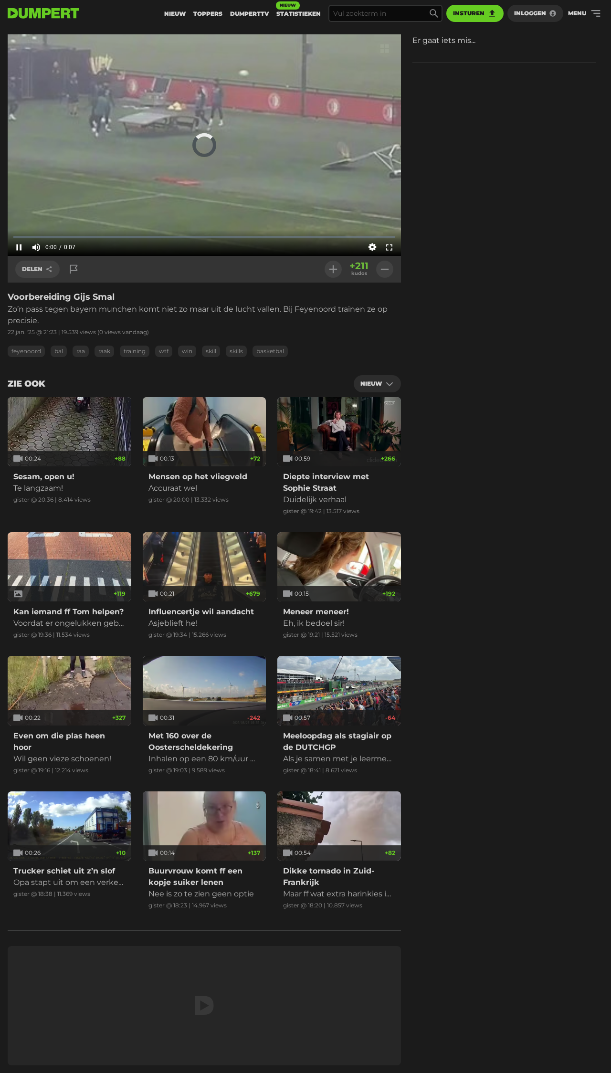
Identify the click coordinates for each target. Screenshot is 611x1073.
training (135, 351)
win (187, 351)
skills (236, 351)
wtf (164, 351)
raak (104, 351)
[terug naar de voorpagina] (43, 13)
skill (211, 351)
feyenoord (26, 351)
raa (80, 351)
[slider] (204, 237)
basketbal (270, 351)
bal (58, 351)
